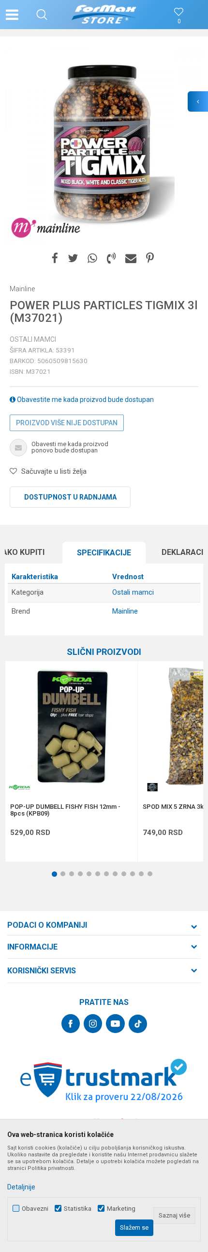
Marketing (121, 1208)
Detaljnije (21, 1187)
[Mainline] (46, 228)
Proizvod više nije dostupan (67, 423)
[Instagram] (93, 1023)
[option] (104, 145)
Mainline (125, 611)
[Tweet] (73, 258)
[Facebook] (55, 258)
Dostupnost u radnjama (70, 497)
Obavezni (35, 1208)
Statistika (77, 1208)
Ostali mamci (33, 339)
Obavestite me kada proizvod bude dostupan (84, 399)
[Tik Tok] (138, 1024)
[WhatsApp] (92, 258)
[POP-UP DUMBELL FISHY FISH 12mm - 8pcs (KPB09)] (71, 727)
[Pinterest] (150, 258)
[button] (41, 14)
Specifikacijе (104, 552)
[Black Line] (152, 787)
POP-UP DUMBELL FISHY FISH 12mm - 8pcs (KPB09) (65, 810)
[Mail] (130, 258)
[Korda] (20, 787)
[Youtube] (115, 1023)
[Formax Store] (104, 14)
